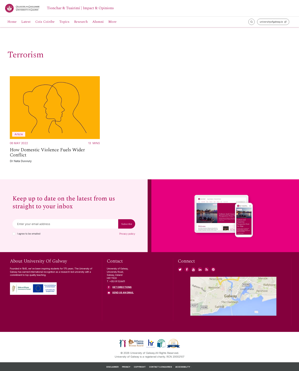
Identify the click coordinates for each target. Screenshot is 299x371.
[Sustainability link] (173, 343)
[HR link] (150, 343)
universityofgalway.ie (271, 21)
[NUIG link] (206, 269)
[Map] (233, 296)
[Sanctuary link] (123, 343)
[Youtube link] (193, 269)
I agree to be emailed (28, 233)
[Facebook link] (186, 269)
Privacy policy (127, 233)
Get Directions (122, 287)
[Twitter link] (180, 269)
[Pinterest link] (213, 269)
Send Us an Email (123, 292)
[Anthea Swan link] (136, 343)
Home (12, 22)
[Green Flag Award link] (161, 343)
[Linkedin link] (200, 269)
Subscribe (126, 224)
